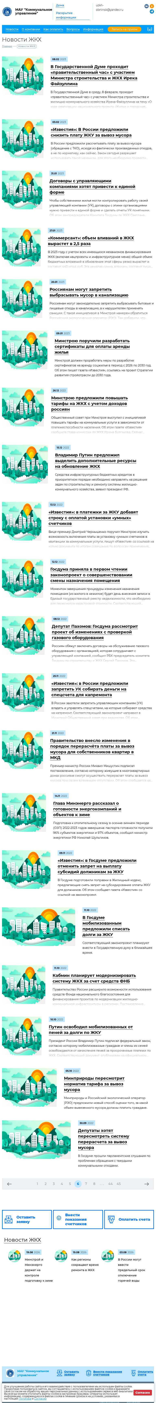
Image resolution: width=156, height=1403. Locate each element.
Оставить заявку (71, 1373)
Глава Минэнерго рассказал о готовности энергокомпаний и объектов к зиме (87, 809)
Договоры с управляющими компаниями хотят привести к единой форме (92, 186)
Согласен (142, 1392)
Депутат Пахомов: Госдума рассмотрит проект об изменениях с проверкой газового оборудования (95, 632)
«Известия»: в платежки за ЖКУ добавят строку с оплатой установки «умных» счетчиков (93, 518)
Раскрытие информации (66, 15)
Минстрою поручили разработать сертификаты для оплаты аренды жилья (92, 346)
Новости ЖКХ (22, 1240)
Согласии (40, 1398)
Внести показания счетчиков (107, 1373)
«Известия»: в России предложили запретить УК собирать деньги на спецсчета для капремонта (89, 689)
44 (110, 1184)
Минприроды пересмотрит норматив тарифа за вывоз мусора (94, 1084)
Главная (7, 46)
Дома (60, 5)
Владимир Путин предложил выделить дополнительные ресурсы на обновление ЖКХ (95, 461)
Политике (25, 1398)
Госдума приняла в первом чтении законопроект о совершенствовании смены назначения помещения (91, 575)
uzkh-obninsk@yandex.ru (109, 7)
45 (119, 1184)
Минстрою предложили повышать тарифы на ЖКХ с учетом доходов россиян (89, 403)
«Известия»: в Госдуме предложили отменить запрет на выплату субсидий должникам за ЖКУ (97, 866)
